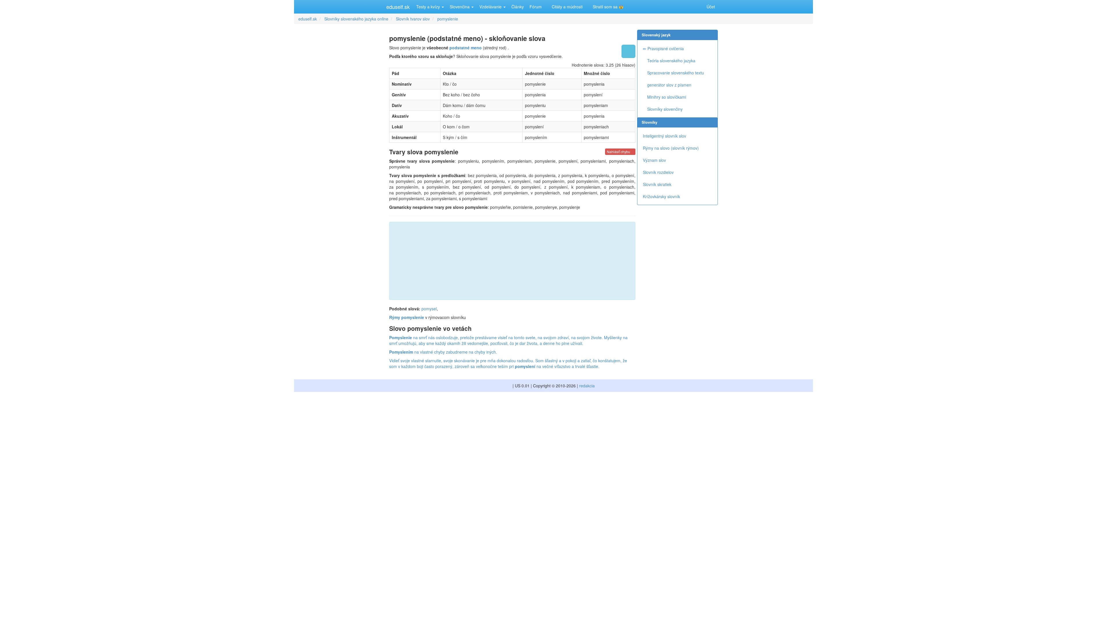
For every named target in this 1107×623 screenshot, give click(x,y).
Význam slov (654, 160)
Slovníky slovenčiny (664, 109)
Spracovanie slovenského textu (675, 73)
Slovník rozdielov (658, 172)
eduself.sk (398, 6)
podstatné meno (465, 47)
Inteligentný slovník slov (664, 136)
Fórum (536, 7)
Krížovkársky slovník (661, 196)
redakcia (587, 386)
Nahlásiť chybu (619, 151)
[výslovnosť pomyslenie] (628, 51)
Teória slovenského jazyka (670, 60)
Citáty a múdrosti (567, 7)
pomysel (429, 309)
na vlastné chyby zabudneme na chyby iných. (443, 352)
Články (517, 7)
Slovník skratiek (657, 184)
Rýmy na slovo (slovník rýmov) (671, 148)
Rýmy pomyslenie (406, 317)
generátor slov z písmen (668, 85)
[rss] (696, 6)
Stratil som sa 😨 (608, 7)
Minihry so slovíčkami (666, 97)
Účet (711, 7)
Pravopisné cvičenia (665, 48)
